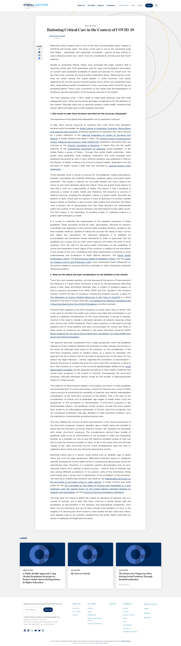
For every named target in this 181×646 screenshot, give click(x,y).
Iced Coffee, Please (102, 643)
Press (133, 5)
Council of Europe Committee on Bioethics (104, 492)
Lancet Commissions (95, 623)
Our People (76, 611)
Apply (125, 618)
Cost (124, 621)
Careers (75, 615)
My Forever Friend (80, 574)
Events (140, 5)
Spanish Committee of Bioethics (83, 145)
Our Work (91, 5)
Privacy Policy (125, 641)
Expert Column (124, 5)
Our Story (75, 608)
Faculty (125, 611)
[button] (156, 5)
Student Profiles (128, 615)
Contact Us (127, 628)
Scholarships (127, 625)
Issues (90, 611)
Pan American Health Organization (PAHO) (95, 259)
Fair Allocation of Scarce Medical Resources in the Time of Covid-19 (85, 297)
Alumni (125, 608)
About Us (81, 5)
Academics (111, 5)
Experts (101, 5)
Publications (92, 615)
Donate (149, 5)
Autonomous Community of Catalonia (86, 149)
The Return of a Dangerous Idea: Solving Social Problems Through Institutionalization (135, 577)
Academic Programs (130, 631)
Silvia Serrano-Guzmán (57, 36)
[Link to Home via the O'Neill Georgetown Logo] (36, 8)
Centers (90, 608)
